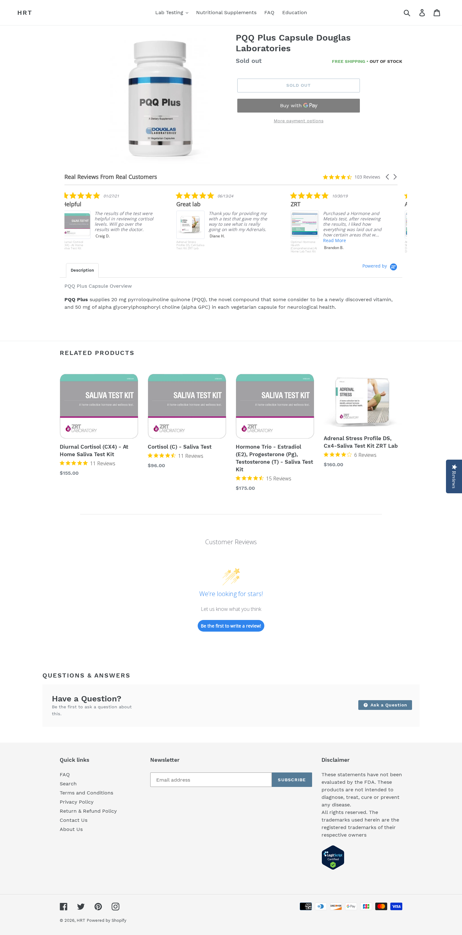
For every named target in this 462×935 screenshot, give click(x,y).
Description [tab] (82, 270)
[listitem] (229, 222)
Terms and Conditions (86, 793)
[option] (159, 99)
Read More (226, 240)
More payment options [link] (298, 120)
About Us (71, 829)
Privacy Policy (77, 802)
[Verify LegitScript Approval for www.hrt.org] (333, 868)
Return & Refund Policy (88, 811)
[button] (388, 177)
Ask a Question (388, 704)
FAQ (65, 774)
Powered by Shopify (106, 920)
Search (68, 784)
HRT (24, 12)
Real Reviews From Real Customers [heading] (110, 177)
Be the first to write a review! (231, 626)
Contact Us (73, 820)
